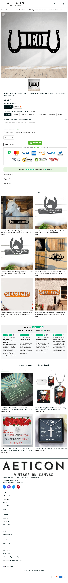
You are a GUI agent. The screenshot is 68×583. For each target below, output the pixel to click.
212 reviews (37, 330)
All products (9, 10)
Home (2, 10)
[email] (12, 480)
